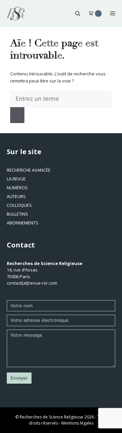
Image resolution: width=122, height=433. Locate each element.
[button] (77, 13)
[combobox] (60, 99)
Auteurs (16, 196)
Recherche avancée (28, 170)
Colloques (19, 205)
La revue (16, 179)
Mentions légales (77, 423)
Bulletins (17, 214)
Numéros (17, 188)
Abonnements (22, 223)
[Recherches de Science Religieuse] (16, 13)
